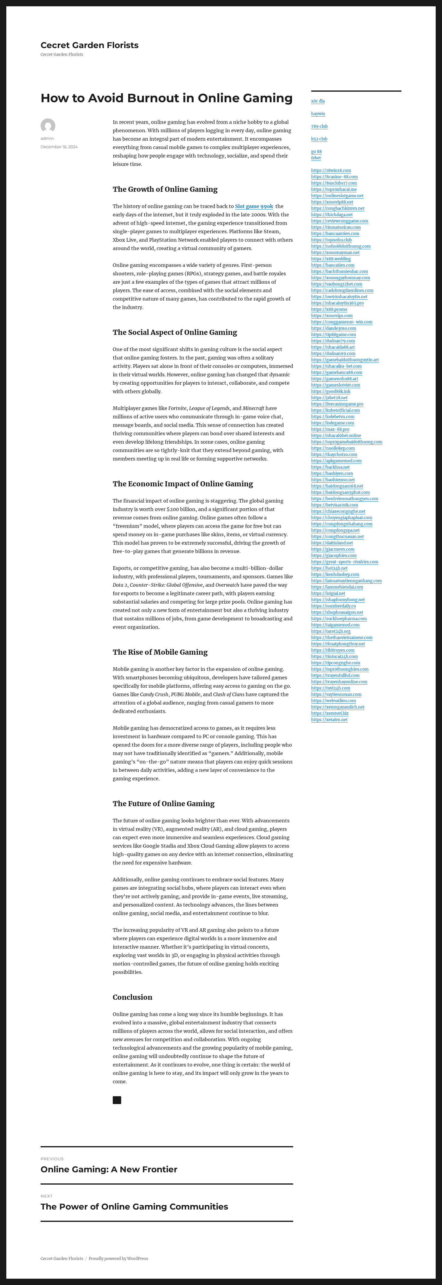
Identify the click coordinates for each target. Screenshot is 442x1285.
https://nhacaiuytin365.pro (337, 303)
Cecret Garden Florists (90, 45)
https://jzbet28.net (329, 397)
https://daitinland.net (332, 543)
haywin (318, 113)
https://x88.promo (329, 309)
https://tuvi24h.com (330, 688)
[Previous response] (117, 1100)
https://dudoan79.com (333, 341)
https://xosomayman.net (335, 252)
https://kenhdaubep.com (335, 574)
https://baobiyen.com (332, 473)
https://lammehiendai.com (337, 587)
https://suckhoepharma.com (339, 618)
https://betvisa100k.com (334, 505)
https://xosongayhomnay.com (340, 277)
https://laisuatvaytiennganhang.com (346, 580)
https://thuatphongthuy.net (338, 644)
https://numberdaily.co (333, 606)
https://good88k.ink (330, 391)
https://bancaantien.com (335, 233)
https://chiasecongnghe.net (338, 511)
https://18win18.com (331, 170)
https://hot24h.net (329, 568)
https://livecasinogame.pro (337, 404)
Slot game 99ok (254, 206)
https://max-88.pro (330, 429)
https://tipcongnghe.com (335, 662)
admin (47, 138)
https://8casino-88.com (334, 176)
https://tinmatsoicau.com (336, 227)
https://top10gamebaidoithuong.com (346, 442)
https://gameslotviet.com (335, 385)
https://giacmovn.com (333, 549)
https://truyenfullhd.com (335, 675)
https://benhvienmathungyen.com (344, 498)
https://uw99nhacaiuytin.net (339, 296)
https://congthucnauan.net (337, 536)
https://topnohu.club (331, 240)
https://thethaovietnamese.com (342, 637)
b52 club (319, 139)
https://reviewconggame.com (339, 221)
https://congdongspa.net (335, 530)
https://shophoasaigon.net (337, 612)
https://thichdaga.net (332, 214)
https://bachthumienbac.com (339, 271)
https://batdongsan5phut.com (340, 492)
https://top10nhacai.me (334, 189)
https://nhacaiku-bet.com (336, 366)
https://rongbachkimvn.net (337, 208)
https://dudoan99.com (333, 353)
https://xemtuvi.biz (329, 713)
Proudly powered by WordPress (118, 1258)
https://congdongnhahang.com (342, 524)
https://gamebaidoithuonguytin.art (345, 360)
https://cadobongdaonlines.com (342, 290)
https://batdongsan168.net (337, 486)
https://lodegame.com (332, 423)
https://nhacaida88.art (333, 347)
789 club (319, 126)
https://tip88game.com (333, 334)
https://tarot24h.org (331, 631)
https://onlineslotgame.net (337, 195)
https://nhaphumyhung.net (338, 599)
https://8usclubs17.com (334, 183)
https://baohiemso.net (333, 479)
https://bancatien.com (333, 265)
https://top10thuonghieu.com (340, 669)
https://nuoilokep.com (333, 448)
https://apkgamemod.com (336, 461)
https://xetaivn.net (329, 719)
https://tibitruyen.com (333, 650)
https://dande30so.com (333, 328)
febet (316, 158)
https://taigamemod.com (335, 625)
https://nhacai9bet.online (336, 435)
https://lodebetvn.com (333, 416)
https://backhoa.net (330, 467)
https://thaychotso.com (334, 454)
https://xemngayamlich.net (337, 707)
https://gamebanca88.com (336, 372)
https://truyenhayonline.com (339, 681)
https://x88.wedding (331, 259)
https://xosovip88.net (332, 202)
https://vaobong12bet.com (336, 284)
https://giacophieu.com (334, 555)
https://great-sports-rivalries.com (344, 561)
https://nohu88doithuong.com (341, 246)
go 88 (316, 151)
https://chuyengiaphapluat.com (341, 517)
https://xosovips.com (332, 315)
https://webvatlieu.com (333, 700)
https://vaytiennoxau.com (336, 694)
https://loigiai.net (328, 593)
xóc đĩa (318, 101)
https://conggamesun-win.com (342, 322)
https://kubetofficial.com (335, 410)
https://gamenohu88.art (334, 378)
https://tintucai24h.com (334, 656)
